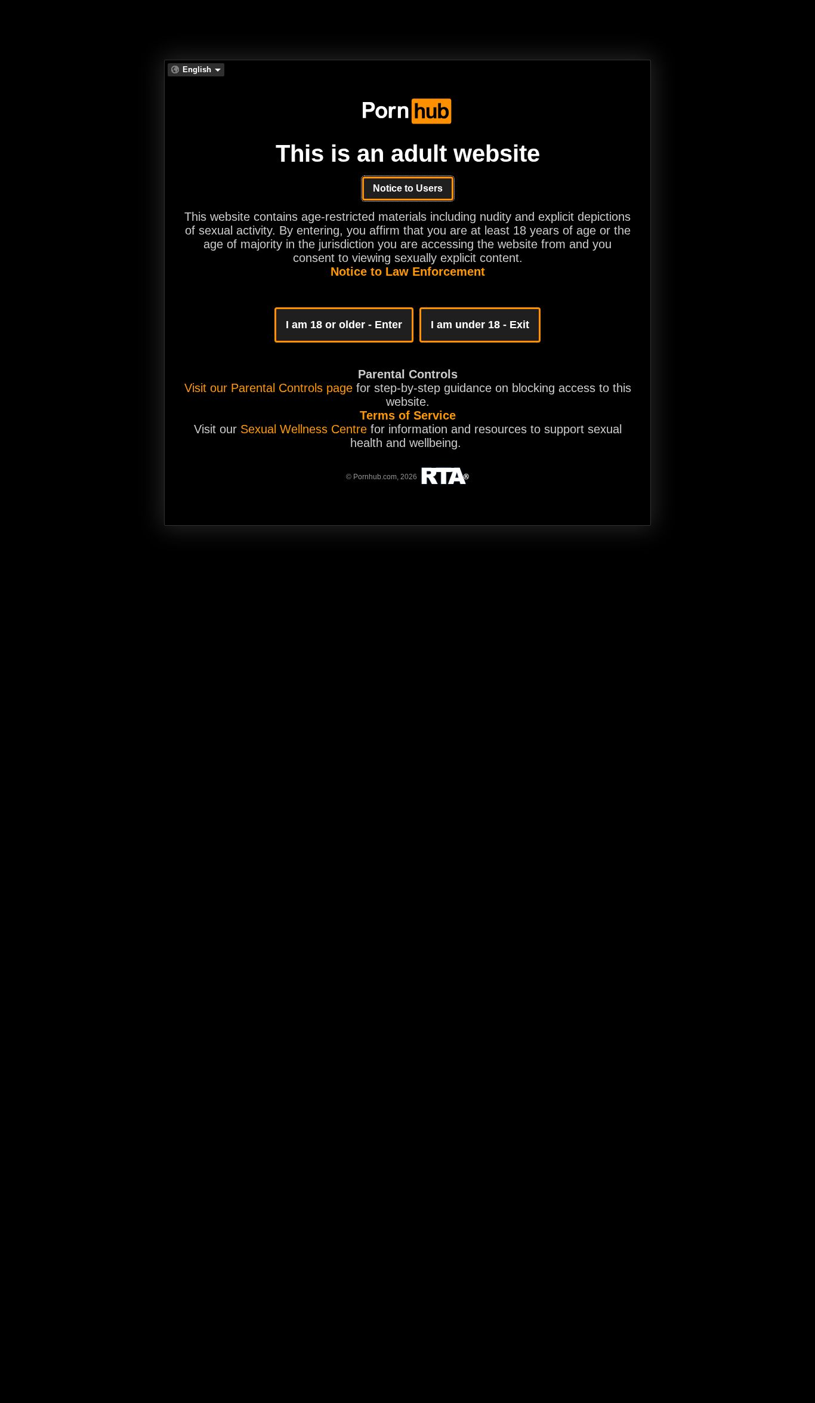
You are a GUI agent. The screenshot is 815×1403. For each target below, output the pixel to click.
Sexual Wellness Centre (303, 429)
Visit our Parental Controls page (268, 387)
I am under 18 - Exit (480, 325)
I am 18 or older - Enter (344, 325)
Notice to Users (408, 188)
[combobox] (196, 69)
